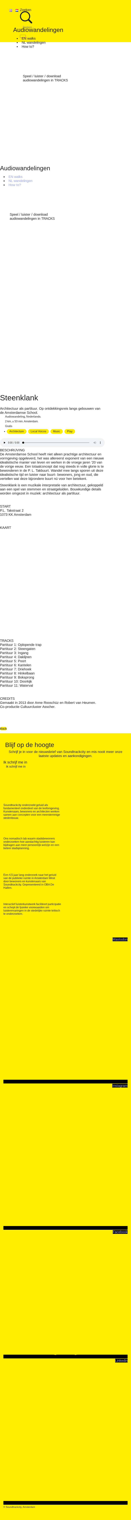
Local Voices (38, 431)
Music (56, 431)
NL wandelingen (34, 42)
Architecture (16, 431)
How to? (28, 46)
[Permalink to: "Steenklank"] (52, 391)
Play (69, 431)
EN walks (29, 38)
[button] (65, 26)
